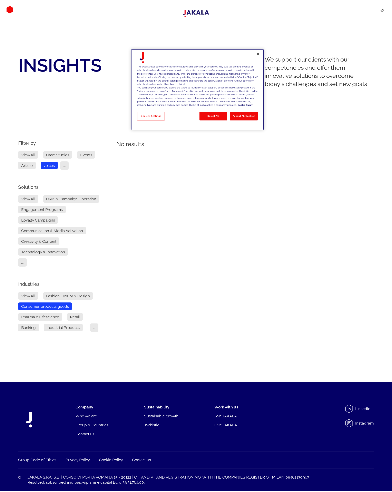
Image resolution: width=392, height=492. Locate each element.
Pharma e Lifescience (40, 317)
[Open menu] (10, 9)
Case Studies (57, 155)
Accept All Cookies (244, 116)
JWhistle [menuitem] (151, 425)
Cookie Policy (245, 105)
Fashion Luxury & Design (68, 295)
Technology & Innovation (43, 251)
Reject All (213, 116)
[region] (197, 89)
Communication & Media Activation (52, 230)
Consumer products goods (45, 306)
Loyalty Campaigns (38, 220)
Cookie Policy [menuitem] (111, 460)
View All (28, 155)
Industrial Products (63, 327)
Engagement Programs (42, 209)
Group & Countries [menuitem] (92, 425)
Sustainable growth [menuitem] (161, 416)
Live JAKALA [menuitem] (225, 425)
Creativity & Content (38, 241)
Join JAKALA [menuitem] (225, 416)
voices (49, 165)
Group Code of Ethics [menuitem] (37, 460)
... (64, 165)
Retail (75, 317)
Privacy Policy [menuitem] (78, 460)
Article (27, 165)
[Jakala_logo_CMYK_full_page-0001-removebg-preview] (196, 13)
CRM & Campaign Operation (71, 199)
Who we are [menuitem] (86, 416)
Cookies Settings (151, 116)
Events (86, 155)
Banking (28, 327)
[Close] (258, 54)
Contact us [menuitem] (85, 434)
